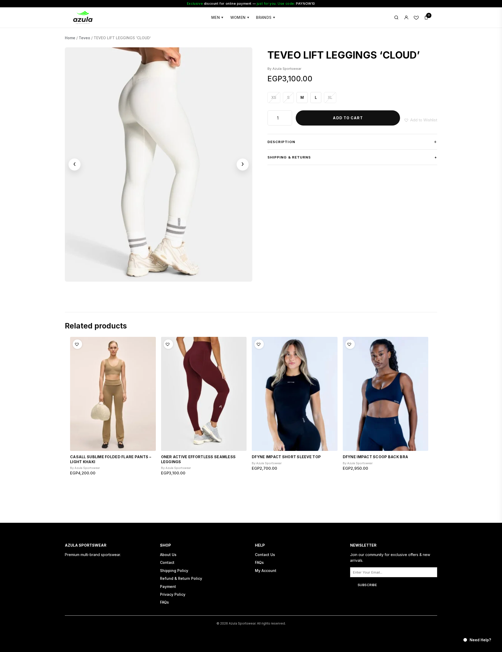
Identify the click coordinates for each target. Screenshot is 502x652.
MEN (217, 17)
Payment (168, 586)
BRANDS (265, 17)
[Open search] (396, 17)
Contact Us (265, 554)
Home (70, 38)
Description (352, 141)
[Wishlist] (416, 17)
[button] (420, 120)
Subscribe (367, 585)
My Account (265, 570)
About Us (168, 554)
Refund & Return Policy (181, 578)
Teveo (84, 38)
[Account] (406, 17)
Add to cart (348, 118)
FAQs (164, 602)
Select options (113, 494)
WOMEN (239, 17)
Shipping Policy (174, 570)
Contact (167, 562)
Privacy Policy (172, 594)
